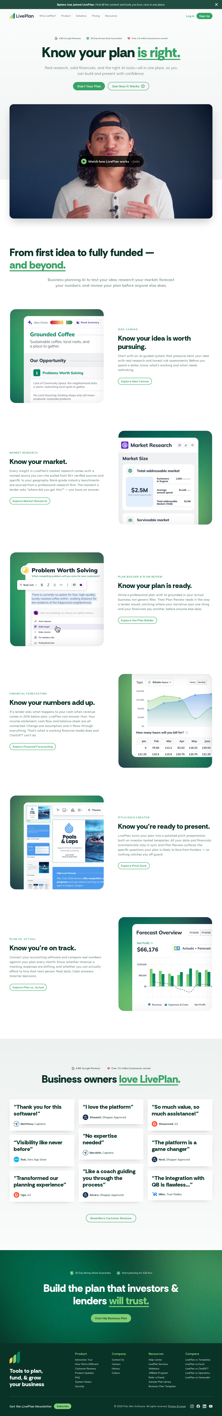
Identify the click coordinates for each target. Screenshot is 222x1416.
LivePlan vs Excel (194, 1364)
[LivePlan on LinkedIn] (204, 1406)
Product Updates (84, 1372)
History (116, 1368)
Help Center (155, 1359)
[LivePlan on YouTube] (210, 1406)
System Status (83, 1381)
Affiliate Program (158, 1372)
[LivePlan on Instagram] (192, 1406)
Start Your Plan (89, 86)
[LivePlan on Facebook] (198, 1406)
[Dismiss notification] (216, 4)
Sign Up (204, 16)
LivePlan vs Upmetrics (197, 1372)
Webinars (154, 1368)
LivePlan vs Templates (198, 1359)
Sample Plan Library (160, 1381)
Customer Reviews (85, 1368)
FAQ (77, 1377)
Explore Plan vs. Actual (28, 987)
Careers (116, 1364)
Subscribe (63, 1406)
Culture (116, 1372)
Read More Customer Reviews (111, 1218)
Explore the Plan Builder (137, 620)
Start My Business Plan (111, 1318)
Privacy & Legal (177, 1406)
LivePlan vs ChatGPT (197, 1368)
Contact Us (118, 1359)
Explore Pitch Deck (134, 865)
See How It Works (125, 86)
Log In (190, 16)
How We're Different (86, 1364)
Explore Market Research (30, 501)
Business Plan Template (162, 1386)
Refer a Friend (156, 1377)
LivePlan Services (158, 1364)
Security (79, 1386)
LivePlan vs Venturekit (197, 1377)
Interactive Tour (84, 1359)
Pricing (96, 15)
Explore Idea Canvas (135, 381)
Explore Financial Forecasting (33, 746)
